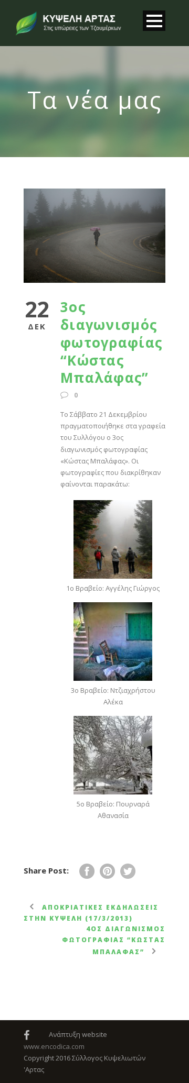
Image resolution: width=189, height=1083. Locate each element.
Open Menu (154, 20)
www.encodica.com (54, 1046)
